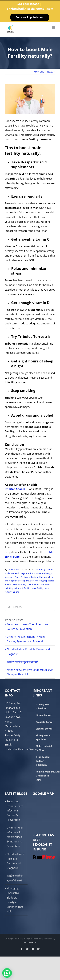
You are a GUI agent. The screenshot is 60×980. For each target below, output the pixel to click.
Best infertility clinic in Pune (26, 584)
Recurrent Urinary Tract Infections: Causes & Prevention (15, 811)
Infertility (26, 588)
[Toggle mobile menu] (53, 27)
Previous (38, 71)
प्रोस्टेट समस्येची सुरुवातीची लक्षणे (22, 662)
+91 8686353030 (28, 4)
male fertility (38, 588)
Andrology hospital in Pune (28, 573)
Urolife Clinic (13, 569)
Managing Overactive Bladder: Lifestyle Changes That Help (15, 900)
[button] (7, 973)
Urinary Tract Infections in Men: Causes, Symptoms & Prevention (15, 837)
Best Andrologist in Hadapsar (34, 577)
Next (50, 71)
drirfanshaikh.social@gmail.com (30, 9)
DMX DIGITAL (30, 942)
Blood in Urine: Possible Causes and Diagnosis (16, 861)
